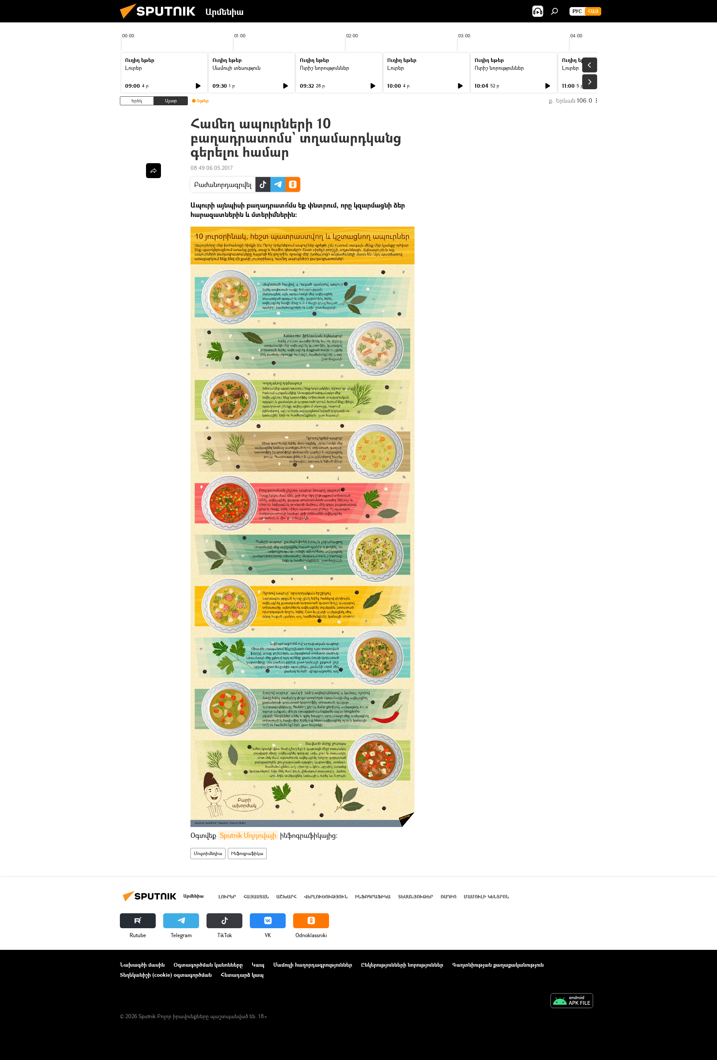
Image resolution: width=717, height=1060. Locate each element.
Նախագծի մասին (142, 964)
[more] (153, 170)
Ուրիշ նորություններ (324, 67)
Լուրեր (133, 67)
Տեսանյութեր (415, 896)
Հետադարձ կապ (242, 974)
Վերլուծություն (326, 896)
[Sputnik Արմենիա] (160, 20)
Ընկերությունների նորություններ (402, 964)
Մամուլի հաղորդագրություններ (312, 964)
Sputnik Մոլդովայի (248, 835)
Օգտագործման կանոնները (208, 964)
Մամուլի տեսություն (236, 67)
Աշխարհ (286, 896)
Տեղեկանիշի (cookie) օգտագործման (166, 974)
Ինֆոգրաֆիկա (247, 853)
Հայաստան (256, 896)
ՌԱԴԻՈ (448, 896)
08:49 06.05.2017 (211, 167)
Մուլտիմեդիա (208, 853)
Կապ (258, 964)
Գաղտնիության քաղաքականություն (498, 964)
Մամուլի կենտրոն (486, 896)
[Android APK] (571, 1001)
